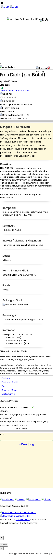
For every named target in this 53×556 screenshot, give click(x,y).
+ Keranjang (26, 444)
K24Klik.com (23, 519)
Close (4, 544)
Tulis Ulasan (21, 428)
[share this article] (44, 20)
